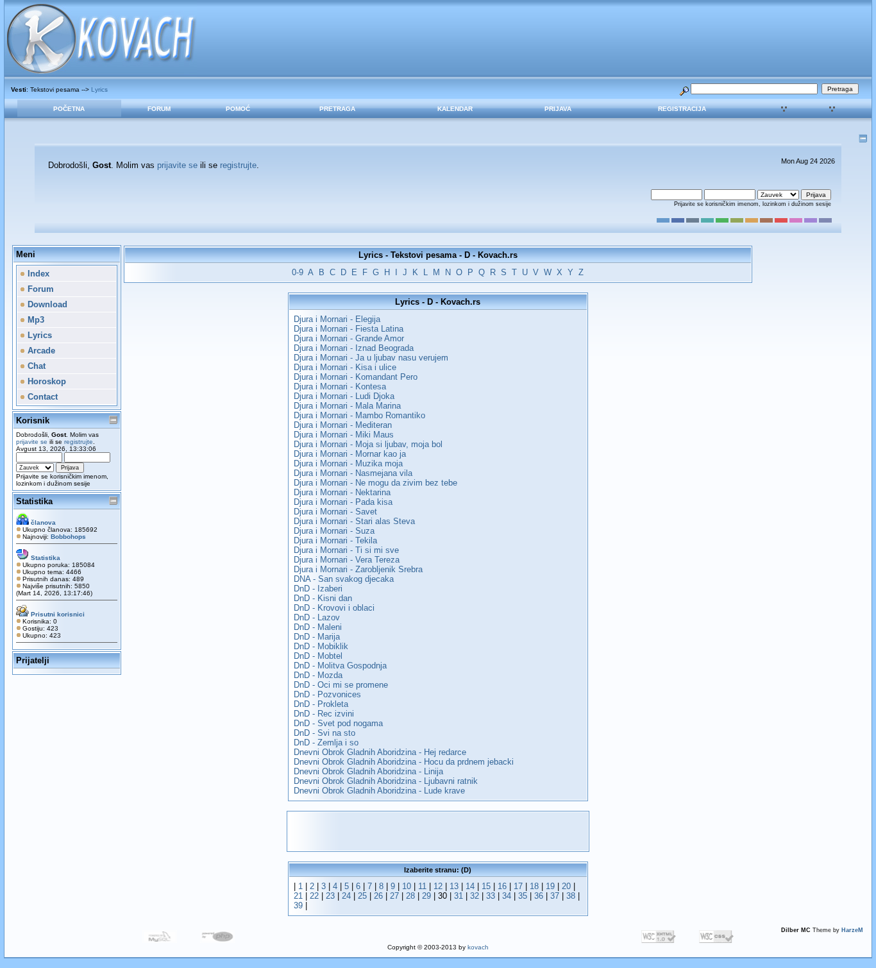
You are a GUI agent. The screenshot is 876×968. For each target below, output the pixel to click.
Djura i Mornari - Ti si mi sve (346, 550)
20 (566, 886)
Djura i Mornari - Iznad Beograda (354, 348)
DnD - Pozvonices (327, 694)
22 (314, 896)
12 (438, 886)
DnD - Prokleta (321, 704)
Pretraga (337, 108)
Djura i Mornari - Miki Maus (344, 434)
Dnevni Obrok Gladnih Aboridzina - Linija (368, 771)
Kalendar (455, 108)
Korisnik (32, 420)
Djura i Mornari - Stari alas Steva (354, 521)
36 (538, 896)
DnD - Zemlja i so (326, 742)
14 (470, 886)
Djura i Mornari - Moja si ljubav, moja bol (368, 444)
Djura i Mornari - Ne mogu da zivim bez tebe (375, 483)
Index (37, 273)
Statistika (34, 501)
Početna (69, 108)
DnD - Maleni (318, 627)
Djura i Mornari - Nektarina (342, 492)
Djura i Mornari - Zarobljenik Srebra (358, 569)
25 (362, 896)
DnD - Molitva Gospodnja (340, 665)
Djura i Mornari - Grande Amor (349, 338)
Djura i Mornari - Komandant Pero (355, 377)
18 (534, 886)
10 (406, 886)
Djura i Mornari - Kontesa (340, 386)
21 (298, 896)
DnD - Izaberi (318, 588)
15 (486, 886)
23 (330, 896)
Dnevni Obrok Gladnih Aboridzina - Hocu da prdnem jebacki (404, 762)
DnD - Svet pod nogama (338, 723)
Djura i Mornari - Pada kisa (343, 502)
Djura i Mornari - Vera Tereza (347, 560)
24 (346, 896)
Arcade (40, 350)
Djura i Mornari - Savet (335, 511)
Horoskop (45, 381)
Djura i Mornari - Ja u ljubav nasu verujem (371, 357)
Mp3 (34, 320)
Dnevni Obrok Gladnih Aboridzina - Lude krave (379, 790)
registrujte (238, 165)
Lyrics (99, 89)
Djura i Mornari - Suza (334, 531)
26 (378, 896)
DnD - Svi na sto (324, 733)
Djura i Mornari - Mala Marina (347, 406)
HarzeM (852, 930)
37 (554, 896)
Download (46, 304)
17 (518, 886)
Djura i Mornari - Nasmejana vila (353, 473)
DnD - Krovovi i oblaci (334, 608)
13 (454, 886)
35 (522, 896)
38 (570, 896)
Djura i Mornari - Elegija (337, 319)
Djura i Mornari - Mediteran (343, 425)
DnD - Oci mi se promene (341, 685)
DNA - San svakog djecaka (344, 579)
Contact (41, 397)
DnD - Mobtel (318, 656)
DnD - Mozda (318, 675)
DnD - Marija (317, 636)
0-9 (297, 272)
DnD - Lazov (317, 617)
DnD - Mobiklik (321, 646)
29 (426, 896)
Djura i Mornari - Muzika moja (348, 463)
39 (298, 905)
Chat (35, 366)
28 (410, 896)
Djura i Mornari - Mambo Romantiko (359, 415)
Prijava (557, 108)
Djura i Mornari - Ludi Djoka (344, 396)
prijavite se (177, 165)
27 (394, 896)
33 (490, 896)
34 (506, 896)
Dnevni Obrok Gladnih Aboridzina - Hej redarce (380, 752)
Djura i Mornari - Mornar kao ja (350, 454)
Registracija (682, 108)
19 (550, 886)
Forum (159, 108)
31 (458, 896)
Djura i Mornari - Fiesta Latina (348, 329)
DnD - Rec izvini (324, 713)
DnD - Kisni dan (323, 598)
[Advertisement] (438, 831)
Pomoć (238, 108)
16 (502, 886)
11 (422, 886)
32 (474, 896)
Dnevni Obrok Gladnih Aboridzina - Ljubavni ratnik (386, 781)
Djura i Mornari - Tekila (335, 540)
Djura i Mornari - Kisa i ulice (345, 367)
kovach (478, 947)
